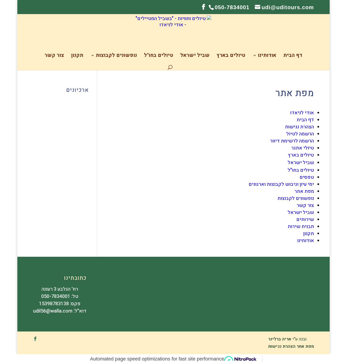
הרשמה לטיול (300, 134)
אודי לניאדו (302, 112)
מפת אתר (304, 191)
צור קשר (54, 56)
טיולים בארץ (231, 56)
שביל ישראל (195, 56)
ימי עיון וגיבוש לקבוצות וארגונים (281, 184)
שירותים (305, 219)
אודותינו (267, 56)
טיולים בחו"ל (158, 56)
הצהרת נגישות (299, 127)
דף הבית (292, 56)
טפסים (307, 177)
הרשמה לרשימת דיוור (292, 141)
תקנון (77, 56)
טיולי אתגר (302, 148)
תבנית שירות (301, 226)
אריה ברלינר (279, 339)
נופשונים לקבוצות (116, 56)
